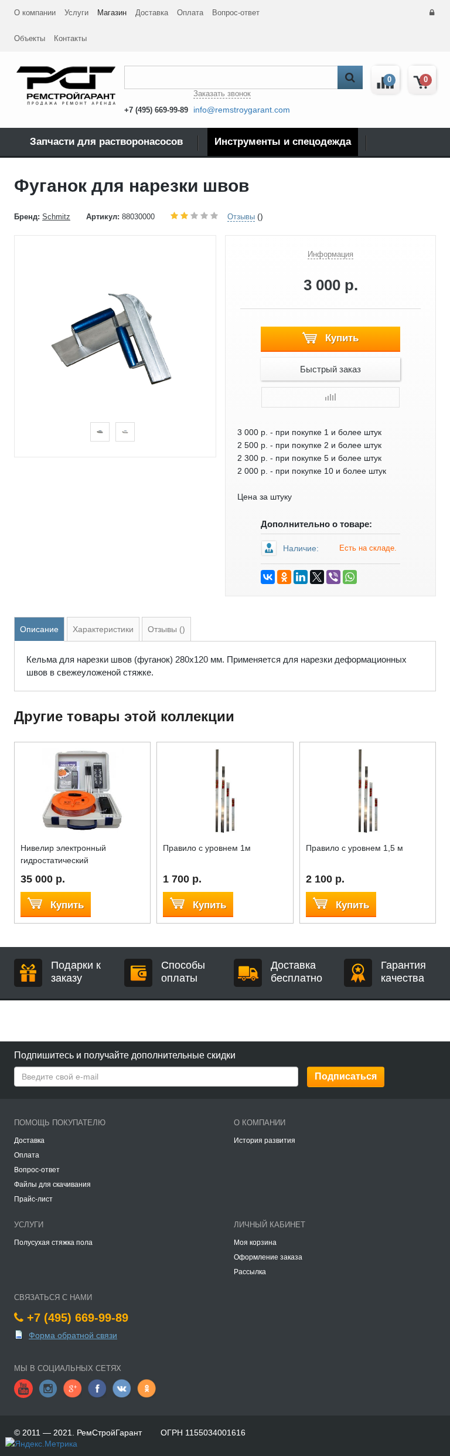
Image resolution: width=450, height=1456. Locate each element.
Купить (340, 338)
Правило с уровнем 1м (207, 848)
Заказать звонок (222, 93)
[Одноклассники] (284, 577)
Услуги (76, 12)
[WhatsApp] (350, 577)
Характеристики (103, 629)
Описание (39, 629)
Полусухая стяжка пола (53, 1242)
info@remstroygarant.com (241, 109)
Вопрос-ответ (236, 12)
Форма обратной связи (73, 1335)
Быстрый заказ (330, 369)
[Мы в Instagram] (48, 1388)
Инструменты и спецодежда (282, 141)
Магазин (112, 12)
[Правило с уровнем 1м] (224, 790)
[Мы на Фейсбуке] (97, 1388)
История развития (264, 1140)
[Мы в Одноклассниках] (146, 1388)
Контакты (70, 38)
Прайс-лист (33, 1199)
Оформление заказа (268, 1257)
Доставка (151, 12)
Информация (330, 254)
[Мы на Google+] (72, 1388)
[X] (317, 577)
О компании (35, 12)
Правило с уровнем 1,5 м (354, 848)
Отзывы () (166, 629)
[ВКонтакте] (268, 577)
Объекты (29, 38)
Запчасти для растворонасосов (106, 141)
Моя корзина (255, 1242)
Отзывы (241, 216)
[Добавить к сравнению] (330, 397)
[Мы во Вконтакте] (121, 1388)
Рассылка (250, 1272)
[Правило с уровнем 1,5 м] (367, 790)
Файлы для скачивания (52, 1184)
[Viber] (333, 577)
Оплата (190, 12)
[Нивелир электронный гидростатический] (82, 790)
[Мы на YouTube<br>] (23, 1388)
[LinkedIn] (301, 577)
